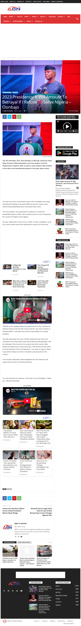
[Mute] (73, 131)
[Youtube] (21, 537)
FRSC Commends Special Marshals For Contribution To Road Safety (71, 231)
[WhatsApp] (19, 117)
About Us (12, 1)
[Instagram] (9, 591)
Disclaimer (46, 1)
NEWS (58, 586)
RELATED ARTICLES (9, 542)
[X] (9, 117)
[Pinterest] (14, 117)
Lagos (9, 489)
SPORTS (34, 16)
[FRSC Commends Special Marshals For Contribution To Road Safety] (60, 231)
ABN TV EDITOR (8, 111)
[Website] (17, 591)
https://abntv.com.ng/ (19, 526)
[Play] (58, 131)
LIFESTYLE (60, 16)
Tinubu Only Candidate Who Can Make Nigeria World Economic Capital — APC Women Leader (27, 561)
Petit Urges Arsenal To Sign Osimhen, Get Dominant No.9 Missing (67, 183)
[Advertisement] (53, 9)
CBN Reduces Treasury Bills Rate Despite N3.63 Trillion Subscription (71, 222)
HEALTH (42, 16)
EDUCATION (52, 16)
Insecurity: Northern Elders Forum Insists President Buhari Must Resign (13, 510)
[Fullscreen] (76, 131)
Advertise (28, 1)
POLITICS (19, 16)
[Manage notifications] (4, 621)
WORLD (29, 21)
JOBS (68, 16)
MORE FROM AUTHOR (24, 542)
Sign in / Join (4, 1)
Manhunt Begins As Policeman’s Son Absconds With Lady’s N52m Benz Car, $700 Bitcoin (44, 561)
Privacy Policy (37, 1)
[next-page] (51, 542)
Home (5, 16)
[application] (67, 126)
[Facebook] (5, 117)
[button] (77, 19)
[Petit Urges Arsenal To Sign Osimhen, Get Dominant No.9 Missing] (67, 171)
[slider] (65, 131)
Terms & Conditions (57, 1)
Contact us (20, 1)
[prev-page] (48, 542)
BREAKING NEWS (11, 57)
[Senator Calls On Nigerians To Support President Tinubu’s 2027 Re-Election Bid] (60, 202)
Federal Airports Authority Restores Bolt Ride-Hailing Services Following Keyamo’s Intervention (71, 213)
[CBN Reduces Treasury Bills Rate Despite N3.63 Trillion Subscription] (60, 222)
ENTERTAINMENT (18, 21)
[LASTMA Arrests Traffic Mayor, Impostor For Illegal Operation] (10, 551)
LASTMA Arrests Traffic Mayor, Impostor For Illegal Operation (10, 560)
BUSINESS (6, 21)
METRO (11, 16)
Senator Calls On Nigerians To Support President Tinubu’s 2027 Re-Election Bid (71, 202)
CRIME (26, 16)
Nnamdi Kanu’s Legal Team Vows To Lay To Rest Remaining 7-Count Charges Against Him (41, 511)
